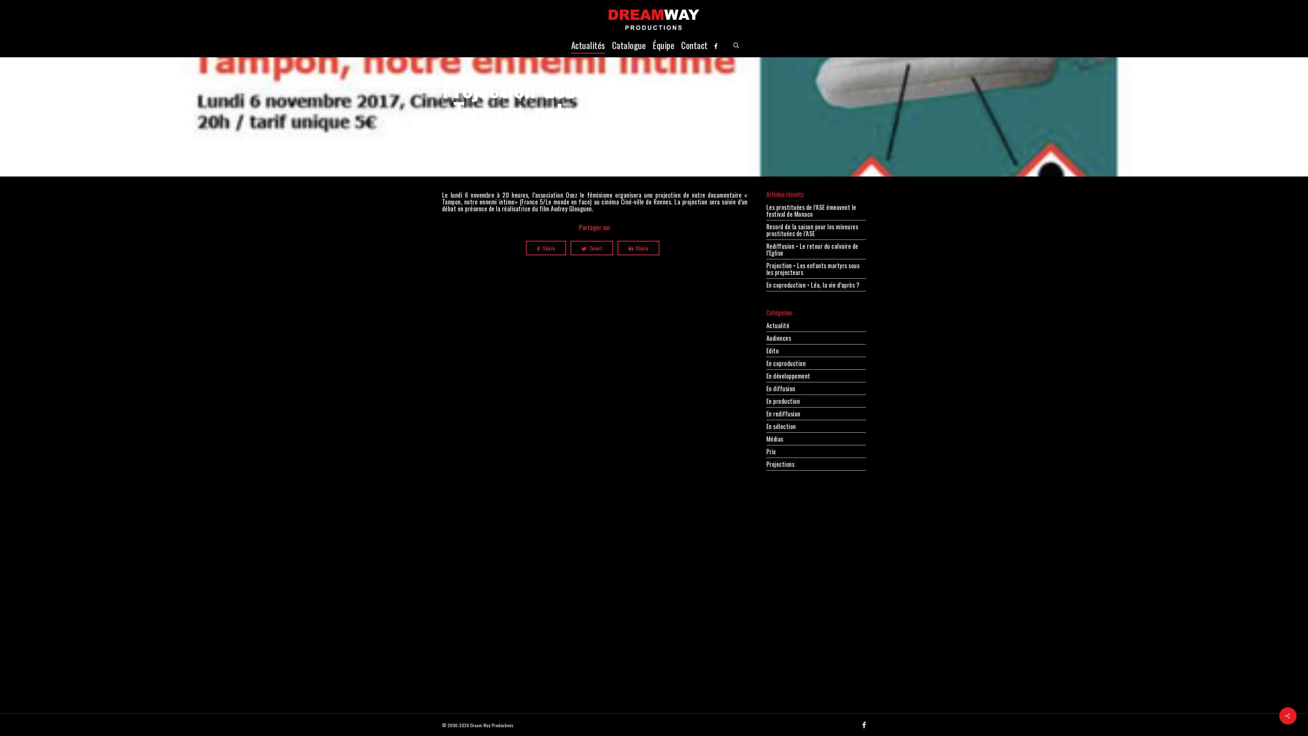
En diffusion (780, 388)
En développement (788, 375)
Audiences (778, 338)
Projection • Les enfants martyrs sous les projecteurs (813, 269)
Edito (772, 350)
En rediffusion (783, 413)
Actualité (778, 326)
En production (783, 401)
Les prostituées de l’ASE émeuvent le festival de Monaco (811, 210)
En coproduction (786, 363)
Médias (774, 438)
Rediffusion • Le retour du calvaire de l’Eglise (812, 249)
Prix (771, 451)
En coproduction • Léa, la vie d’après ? (813, 284)
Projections (780, 464)
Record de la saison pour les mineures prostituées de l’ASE (812, 230)
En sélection (781, 426)
